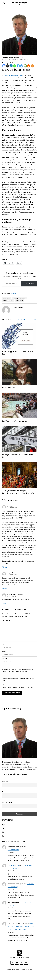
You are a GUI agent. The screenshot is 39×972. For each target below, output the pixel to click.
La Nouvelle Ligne (19, 2)
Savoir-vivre (19, 300)
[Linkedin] (11, 65)
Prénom (5, 782)
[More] (32, 65)
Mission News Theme (13, 969)
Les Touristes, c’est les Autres (14, 421)
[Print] (28, 65)
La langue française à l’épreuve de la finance (17, 455)
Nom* (3, 644)
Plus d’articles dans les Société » (27, 320)
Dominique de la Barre (19, 298)
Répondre (5, 567)
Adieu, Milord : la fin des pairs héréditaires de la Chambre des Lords (21, 926)
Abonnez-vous (28, 284)
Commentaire (6, 620)
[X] (7, 65)
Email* (4, 651)
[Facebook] (4, 65)
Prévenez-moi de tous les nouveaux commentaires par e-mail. (18, 679)
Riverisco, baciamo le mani (12, 75)
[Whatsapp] (14, 65)
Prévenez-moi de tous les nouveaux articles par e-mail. (18, 687)
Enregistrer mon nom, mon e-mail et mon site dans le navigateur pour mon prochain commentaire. (17, 670)
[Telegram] (18, 65)
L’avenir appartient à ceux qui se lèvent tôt (18, 352)
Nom (3, 792)
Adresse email (7, 802)
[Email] (25, 65)
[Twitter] (21, 65)
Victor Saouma (13, 865)
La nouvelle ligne (8, 300)
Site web (4, 658)
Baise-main (6, 298)
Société (13, 293)
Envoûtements (13, 850)
